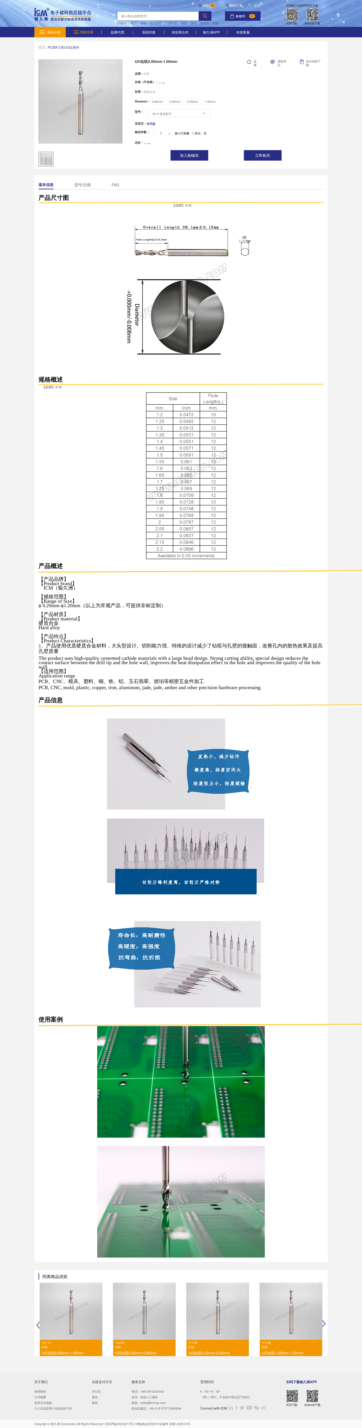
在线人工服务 (149, 1397)
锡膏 (184, 23)
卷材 (143, 23)
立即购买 (262, 155)
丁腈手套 (171, 23)
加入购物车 (189, 155)
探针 (194, 23)
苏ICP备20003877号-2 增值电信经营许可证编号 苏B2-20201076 (148, 1424)
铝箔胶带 (156, 23)
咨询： (136, 1397)
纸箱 (216, 23)
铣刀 (134, 23)
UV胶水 (122, 23)
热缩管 (204, 23)
